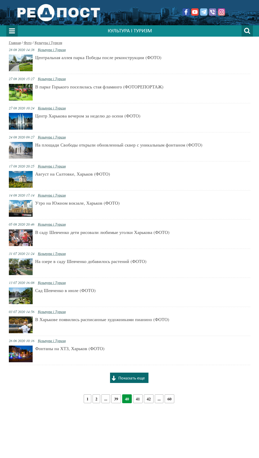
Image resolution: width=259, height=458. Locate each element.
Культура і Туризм (48, 42)
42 (149, 399)
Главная (15, 42)
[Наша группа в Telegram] (204, 12)
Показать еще (131, 378)
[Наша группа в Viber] (213, 12)
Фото (28, 42)
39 (116, 399)
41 (138, 399)
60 (169, 399)
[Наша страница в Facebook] (186, 12)
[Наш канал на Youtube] (195, 12)
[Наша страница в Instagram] (221, 12)
